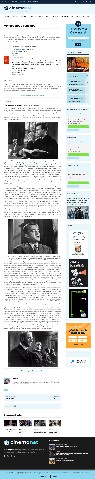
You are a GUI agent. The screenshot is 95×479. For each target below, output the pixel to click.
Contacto (35, 1)
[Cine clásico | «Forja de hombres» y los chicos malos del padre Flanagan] (55, 423)
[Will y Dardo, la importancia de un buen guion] (25, 423)
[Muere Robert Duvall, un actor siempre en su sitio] (10, 423)
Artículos (15, 16)
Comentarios (11, 406)
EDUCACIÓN (83, 337)
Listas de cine (55, 16)
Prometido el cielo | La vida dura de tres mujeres (66, 446)
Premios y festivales (43, 16)
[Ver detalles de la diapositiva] (78, 361)
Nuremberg (52, 390)
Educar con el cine (10, 398)
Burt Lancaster (13, 390)
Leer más (55, 476)
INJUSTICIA (83, 340)
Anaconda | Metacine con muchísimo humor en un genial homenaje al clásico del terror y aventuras (72, 454)
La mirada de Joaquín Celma (62, 444)
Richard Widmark (8, 392)
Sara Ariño (15, 378)
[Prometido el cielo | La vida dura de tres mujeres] (52, 447)
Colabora (14, 1)
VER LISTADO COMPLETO (78, 344)
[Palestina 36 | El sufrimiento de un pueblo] (52, 461)
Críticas (6, 16)
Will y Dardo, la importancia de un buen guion (25, 431)
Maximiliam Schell (45, 390)
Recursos (85, 16)
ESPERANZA (73, 340)
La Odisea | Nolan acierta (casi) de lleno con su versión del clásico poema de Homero (76, 83)
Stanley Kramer (23, 392)
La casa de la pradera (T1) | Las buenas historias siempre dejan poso (76, 91)
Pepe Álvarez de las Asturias (13, 105)
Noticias (23, 16)
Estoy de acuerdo (43, 476)
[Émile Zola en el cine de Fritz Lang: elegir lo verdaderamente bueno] (40, 423)
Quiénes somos (5, 1)
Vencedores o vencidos (33, 392)
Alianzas (29, 1)
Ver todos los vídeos (73, 130)
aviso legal (82, 40)
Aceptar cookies (78, 127)
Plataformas (74, 16)
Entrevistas (65, 16)
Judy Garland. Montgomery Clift (25, 390)
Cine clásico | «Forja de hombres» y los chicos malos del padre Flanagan (54, 432)
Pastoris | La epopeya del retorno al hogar (78, 69)
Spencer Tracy (16, 392)
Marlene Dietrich (36, 390)
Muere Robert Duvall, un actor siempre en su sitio (10, 430)
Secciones (31, 16)
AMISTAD (73, 337)
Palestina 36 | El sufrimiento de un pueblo (65, 460)
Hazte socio (22, 1)
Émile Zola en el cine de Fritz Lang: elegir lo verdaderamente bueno (40, 431)
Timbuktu (56, 398)
